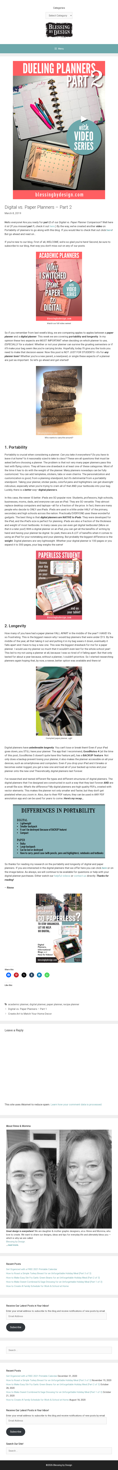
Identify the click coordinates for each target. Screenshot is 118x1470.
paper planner (54, 1004)
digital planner (38, 1004)
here (52, 226)
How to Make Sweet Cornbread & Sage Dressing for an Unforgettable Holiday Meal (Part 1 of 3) (54, 1281)
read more (13, 1245)
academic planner (18, 1004)
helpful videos (62, 875)
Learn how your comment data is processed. (76, 1104)
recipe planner (71, 1004)
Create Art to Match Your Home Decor (30, 1013)
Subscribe (15, 1327)
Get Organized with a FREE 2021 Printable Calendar (31, 1269)
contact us (80, 875)
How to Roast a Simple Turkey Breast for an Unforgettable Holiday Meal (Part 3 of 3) (48, 1273)
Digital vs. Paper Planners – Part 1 (27, 1008)
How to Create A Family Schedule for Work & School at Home (37, 1286)
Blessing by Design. (15, 1241)
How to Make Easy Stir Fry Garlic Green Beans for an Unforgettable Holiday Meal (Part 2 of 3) (53, 1277)
